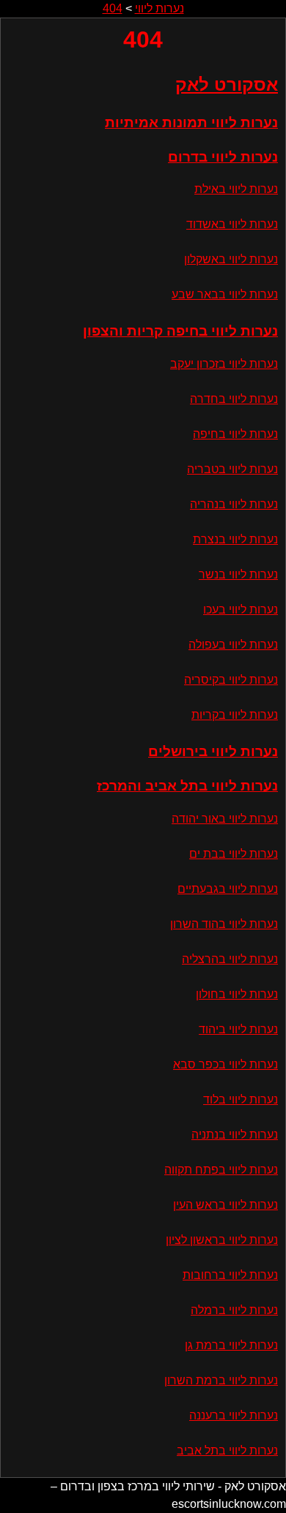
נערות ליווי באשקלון (231, 259)
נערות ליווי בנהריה (234, 504)
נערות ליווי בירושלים (213, 751)
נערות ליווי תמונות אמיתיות (191, 122)
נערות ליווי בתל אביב (227, 1450)
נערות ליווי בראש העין (225, 1205)
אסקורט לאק (226, 84)
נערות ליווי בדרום (223, 157)
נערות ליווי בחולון (237, 994)
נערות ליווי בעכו (240, 609)
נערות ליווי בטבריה (232, 469)
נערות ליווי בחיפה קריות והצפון (180, 331)
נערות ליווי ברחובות (230, 1275)
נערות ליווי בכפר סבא (225, 1064)
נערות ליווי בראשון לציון (222, 1240)
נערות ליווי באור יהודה (225, 818)
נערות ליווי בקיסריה (231, 680)
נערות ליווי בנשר (238, 574)
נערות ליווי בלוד (240, 1099)
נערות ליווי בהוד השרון (224, 924)
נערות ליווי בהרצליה (230, 959)
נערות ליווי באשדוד (232, 224)
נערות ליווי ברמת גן (231, 1345)
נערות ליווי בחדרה (234, 399)
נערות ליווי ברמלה (234, 1310)
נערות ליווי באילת (236, 189)
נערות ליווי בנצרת (235, 539)
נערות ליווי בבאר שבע (225, 294)
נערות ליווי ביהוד (238, 1029)
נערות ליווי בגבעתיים (227, 889)
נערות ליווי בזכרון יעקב (224, 364)
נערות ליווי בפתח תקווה (221, 1169)
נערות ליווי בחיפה (235, 434)
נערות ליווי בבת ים (233, 854)
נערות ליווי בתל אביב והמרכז (187, 785)
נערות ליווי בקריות (234, 715)
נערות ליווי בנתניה (234, 1134)
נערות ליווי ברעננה (233, 1415)
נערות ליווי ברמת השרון (221, 1380)
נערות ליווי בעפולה (233, 644)
